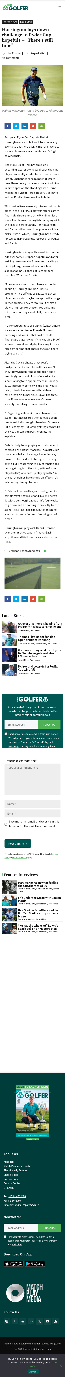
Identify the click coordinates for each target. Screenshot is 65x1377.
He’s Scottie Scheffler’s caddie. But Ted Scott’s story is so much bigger (39, 913)
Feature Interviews (26, 888)
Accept (33, 1371)
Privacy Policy (41, 742)
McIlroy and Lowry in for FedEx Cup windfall (38, 668)
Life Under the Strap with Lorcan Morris (39, 899)
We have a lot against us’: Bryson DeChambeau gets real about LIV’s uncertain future (39, 653)
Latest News (10, 22)
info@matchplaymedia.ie (25, 1205)
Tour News (26, 22)
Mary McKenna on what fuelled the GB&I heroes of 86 (38, 884)
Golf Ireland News (26, 643)
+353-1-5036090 (17, 1196)
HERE (43, 550)
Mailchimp (13, 746)
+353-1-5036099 (12, 1200)
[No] (60, 1365)
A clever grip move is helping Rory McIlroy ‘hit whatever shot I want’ (40, 625)
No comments (11, 58)
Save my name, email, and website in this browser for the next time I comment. (34, 824)
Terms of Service (19, 857)
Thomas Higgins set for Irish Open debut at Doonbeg (36, 638)
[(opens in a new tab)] (32, 1111)
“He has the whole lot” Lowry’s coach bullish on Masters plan (38, 927)
